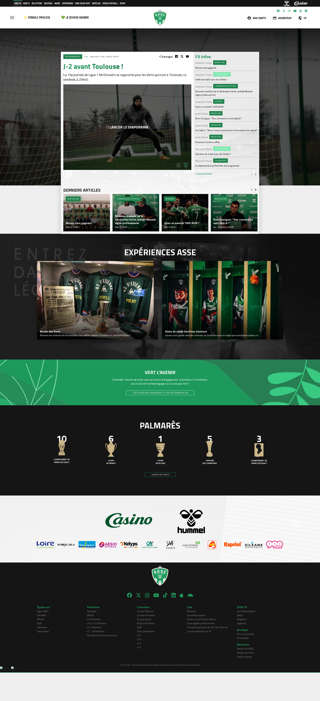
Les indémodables (246, 611)
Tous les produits (245, 634)
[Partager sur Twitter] (182, 56)
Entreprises (67, 3)
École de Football (145, 623)
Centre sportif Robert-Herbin (201, 619)
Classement (43, 631)
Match (240, 615)
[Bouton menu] (12, 17)
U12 (139, 647)
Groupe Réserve (145, 611)
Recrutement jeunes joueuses (102, 635)
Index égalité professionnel (200, 623)
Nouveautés (243, 638)
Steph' (122, 3)
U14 (139, 639)
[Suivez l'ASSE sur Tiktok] (300, 11)
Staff (39, 623)
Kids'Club (96, 3)
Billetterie (37, 3)
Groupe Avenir (144, 619)
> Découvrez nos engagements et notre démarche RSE (160, 392)
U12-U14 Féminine (96, 623)
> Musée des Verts (160, 474)
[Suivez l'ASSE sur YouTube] (295, 11)
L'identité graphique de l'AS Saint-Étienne (207, 627)
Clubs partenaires (145, 631)
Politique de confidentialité (169, 665)
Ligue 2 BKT (42, 611)
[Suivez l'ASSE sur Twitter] (283, 11)
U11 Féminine (94, 627)
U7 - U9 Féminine (95, 631)
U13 (139, 643)
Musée (57, 3)
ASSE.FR (17, 3)
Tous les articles (204, 173)
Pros (86, 56)
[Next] (255, 174)
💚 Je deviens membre (75, 17)
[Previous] (251, 174)
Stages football (110, 3)
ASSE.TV (26, 3)
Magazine (242, 619)
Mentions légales (152, 665)
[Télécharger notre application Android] (190, 595)
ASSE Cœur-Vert (82, 3)
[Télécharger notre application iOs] (182, 595)
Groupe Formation (146, 615)
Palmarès (191, 611)
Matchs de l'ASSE (245, 648)
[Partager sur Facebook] (176, 56)
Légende (241, 623)
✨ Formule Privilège (36, 17)
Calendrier (42, 627)
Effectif (40, 619)
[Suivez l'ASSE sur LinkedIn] (306, 11)
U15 (139, 635)
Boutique (48, 3)
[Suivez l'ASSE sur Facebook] (278, 11)
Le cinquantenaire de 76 (199, 631)
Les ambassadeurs (196, 615)
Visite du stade (244, 656)
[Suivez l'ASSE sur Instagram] (289, 11)
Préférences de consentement (190, 665)
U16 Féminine (94, 619)
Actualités (41, 615)
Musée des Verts (245, 652)
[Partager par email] (187, 56)
